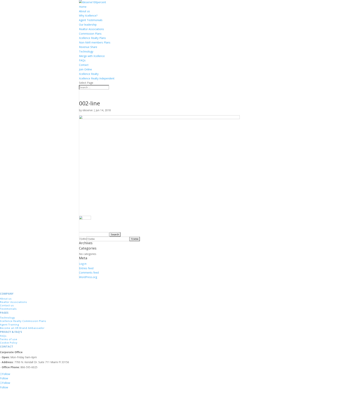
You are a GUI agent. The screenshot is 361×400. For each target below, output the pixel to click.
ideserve (88, 110)
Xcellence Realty (89, 74)
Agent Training (9, 324)
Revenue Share (88, 47)
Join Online (85, 69)
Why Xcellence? (88, 15)
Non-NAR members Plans (94, 42)
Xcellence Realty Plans (92, 38)
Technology (86, 51)
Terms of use (8, 339)
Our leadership (88, 24)
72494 (82, 239)
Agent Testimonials (90, 20)
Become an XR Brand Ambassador (22, 328)
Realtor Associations (91, 29)
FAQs (82, 60)
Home (82, 6)
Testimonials (8, 308)
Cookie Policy (8, 342)
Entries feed (86, 268)
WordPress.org (88, 277)
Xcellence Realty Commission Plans (23, 321)
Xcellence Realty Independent (97, 78)
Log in (82, 263)
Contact (84, 65)
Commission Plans (90, 33)
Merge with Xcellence (92, 56)
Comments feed (89, 272)
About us (84, 11)
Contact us (7, 305)
